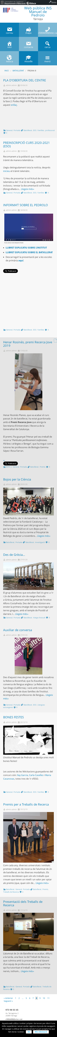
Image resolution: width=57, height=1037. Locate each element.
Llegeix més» (27, 189)
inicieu (6, 171)
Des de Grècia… (14, 555)
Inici (6, 70)
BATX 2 (9, 467)
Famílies (40, 130)
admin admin (11, 85)
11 (48, 998)
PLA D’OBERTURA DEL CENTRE (24, 80)
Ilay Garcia (22, 775)
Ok (29, 1032)
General (9, 130)
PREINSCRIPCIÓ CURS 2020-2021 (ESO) (26, 144)
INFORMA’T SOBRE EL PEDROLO (25, 205)
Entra (54, 2)
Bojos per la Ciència (17, 479)
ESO (34, 130)
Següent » (8, 1001)
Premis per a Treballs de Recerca (26, 804)
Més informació (41, 1032)
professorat (50, 130)
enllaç (14, 104)
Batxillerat (18, 70)
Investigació (40, 542)
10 (44, 998)
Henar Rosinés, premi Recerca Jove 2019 (27, 344)
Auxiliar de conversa (17, 630)
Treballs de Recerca (11, 892)
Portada (17, 130)
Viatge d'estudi (39, 617)
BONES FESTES (13, 717)
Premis (42, 467)
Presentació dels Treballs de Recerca (22, 903)
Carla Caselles (36, 775)
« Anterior (8, 998)
